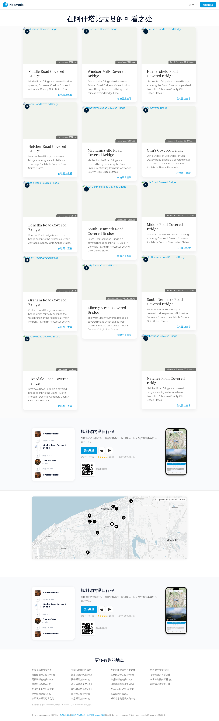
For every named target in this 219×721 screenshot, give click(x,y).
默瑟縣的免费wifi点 (41, 684)
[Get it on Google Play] (109, 450)
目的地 (62, 715)
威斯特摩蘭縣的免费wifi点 (123, 698)
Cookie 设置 (100, 715)
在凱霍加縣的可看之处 (43, 698)
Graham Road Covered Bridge (47, 302)
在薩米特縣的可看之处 (82, 670)
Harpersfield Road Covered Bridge (162, 73)
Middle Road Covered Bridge (46, 73)
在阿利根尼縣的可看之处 (123, 670)
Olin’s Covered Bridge (165, 150)
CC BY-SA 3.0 (129, 299)
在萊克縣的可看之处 (42, 670)
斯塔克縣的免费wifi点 (82, 674)
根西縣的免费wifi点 (159, 670)
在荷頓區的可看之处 (160, 684)
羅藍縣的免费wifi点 (80, 693)
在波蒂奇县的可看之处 (43, 689)
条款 (68, 715)
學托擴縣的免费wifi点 (82, 689)
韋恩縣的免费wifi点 (80, 698)
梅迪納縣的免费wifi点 (82, 684)
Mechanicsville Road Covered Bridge (105, 152)
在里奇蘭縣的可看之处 (161, 679)
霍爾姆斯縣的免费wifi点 (122, 674)
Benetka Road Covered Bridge (47, 227)
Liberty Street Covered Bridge (107, 309)
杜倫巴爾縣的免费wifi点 (43, 674)
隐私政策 (90, 715)
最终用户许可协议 (78, 715)
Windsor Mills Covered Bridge (107, 73)
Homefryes (62, 62)
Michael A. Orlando (114, 299)
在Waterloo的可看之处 (122, 689)
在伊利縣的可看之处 (160, 674)
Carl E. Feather (176, 62)
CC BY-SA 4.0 (189, 62)
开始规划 (89, 450)
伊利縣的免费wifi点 (41, 693)
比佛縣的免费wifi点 (80, 679)
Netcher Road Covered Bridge (47, 148)
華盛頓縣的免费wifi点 (121, 679)
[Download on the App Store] (101, 450)
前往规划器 (208, 5)
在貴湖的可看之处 (120, 693)
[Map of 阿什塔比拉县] (109, 527)
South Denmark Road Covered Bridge (106, 231)
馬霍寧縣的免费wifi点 (42, 679)
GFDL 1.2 (72, 62)
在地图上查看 (65, 94)
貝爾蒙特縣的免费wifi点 (122, 684)
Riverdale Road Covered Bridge (48, 381)
